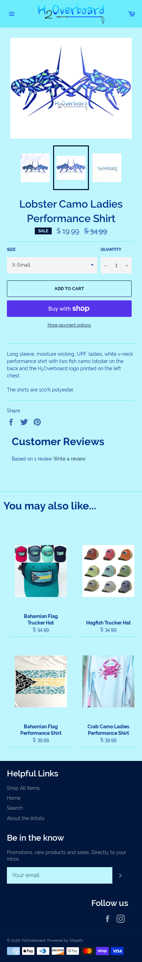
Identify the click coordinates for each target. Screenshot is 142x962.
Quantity (111, 249)
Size (11, 249)
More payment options (69, 325)
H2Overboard (33, 940)
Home (13, 798)
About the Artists (25, 818)
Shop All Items (23, 788)
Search (15, 808)
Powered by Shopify (65, 940)
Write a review (69, 459)
